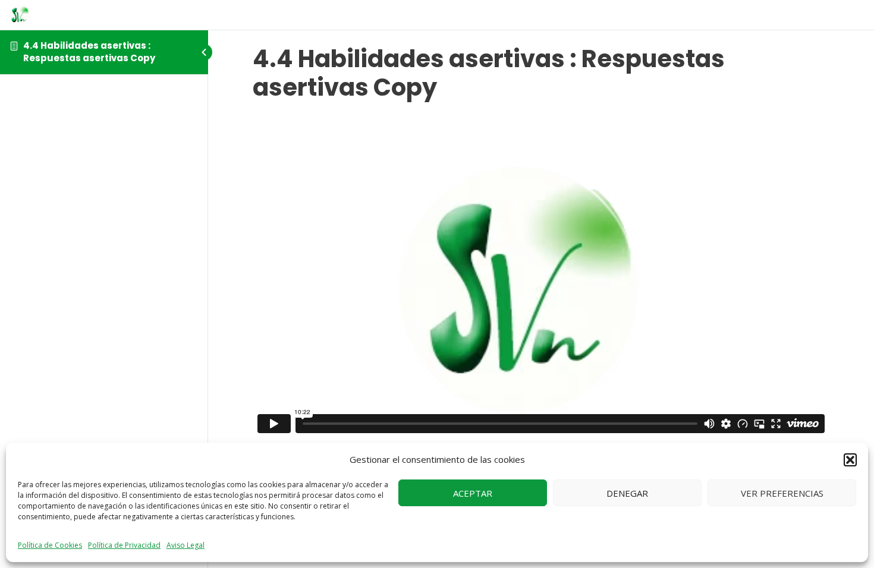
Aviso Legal (185, 545)
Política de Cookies (50, 545)
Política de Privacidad (124, 545)
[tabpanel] (541, 275)
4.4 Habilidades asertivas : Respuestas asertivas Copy (89, 51)
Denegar (627, 493)
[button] (850, 460)
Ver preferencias (782, 493)
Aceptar (472, 493)
